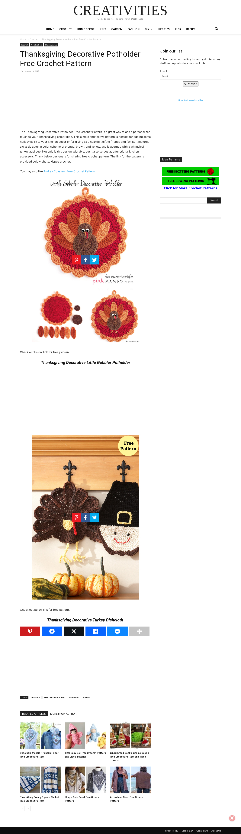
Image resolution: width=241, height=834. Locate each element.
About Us (216, 830)
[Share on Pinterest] (30, 631)
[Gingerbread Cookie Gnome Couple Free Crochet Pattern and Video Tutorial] (130, 735)
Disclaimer (187, 830)
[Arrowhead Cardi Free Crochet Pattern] (130, 780)
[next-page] (28, 808)
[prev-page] (22, 808)
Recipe (190, 29)
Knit (103, 29)
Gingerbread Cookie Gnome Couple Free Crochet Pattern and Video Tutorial (129, 757)
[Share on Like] (95, 631)
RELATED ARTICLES (34, 713)
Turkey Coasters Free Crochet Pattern (69, 171)
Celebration (36, 44)
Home (50, 29)
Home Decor (86, 29)
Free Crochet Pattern (54, 697)
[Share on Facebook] (52, 631)
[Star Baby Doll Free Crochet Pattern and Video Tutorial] (85, 735)
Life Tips (164, 29)
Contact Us (202, 830)
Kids (178, 29)
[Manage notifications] (232, 818)
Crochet (65, 29)
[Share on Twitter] (74, 631)
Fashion (133, 29)
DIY (147, 29)
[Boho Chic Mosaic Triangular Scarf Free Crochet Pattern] (40, 735)
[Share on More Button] (139, 631)
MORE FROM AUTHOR (63, 713)
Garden (116, 29)
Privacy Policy (171, 830)
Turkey (86, 697)
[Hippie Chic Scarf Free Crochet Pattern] (85, 780)
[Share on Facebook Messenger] (117, 631)
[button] (216, 29)
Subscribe (190, 84)
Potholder (74, 697)
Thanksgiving (50, 44)
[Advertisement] (85, 103)
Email (163, 71)
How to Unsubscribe (190, 100)
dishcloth (35, 697)
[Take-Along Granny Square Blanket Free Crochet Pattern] (40, 780)
